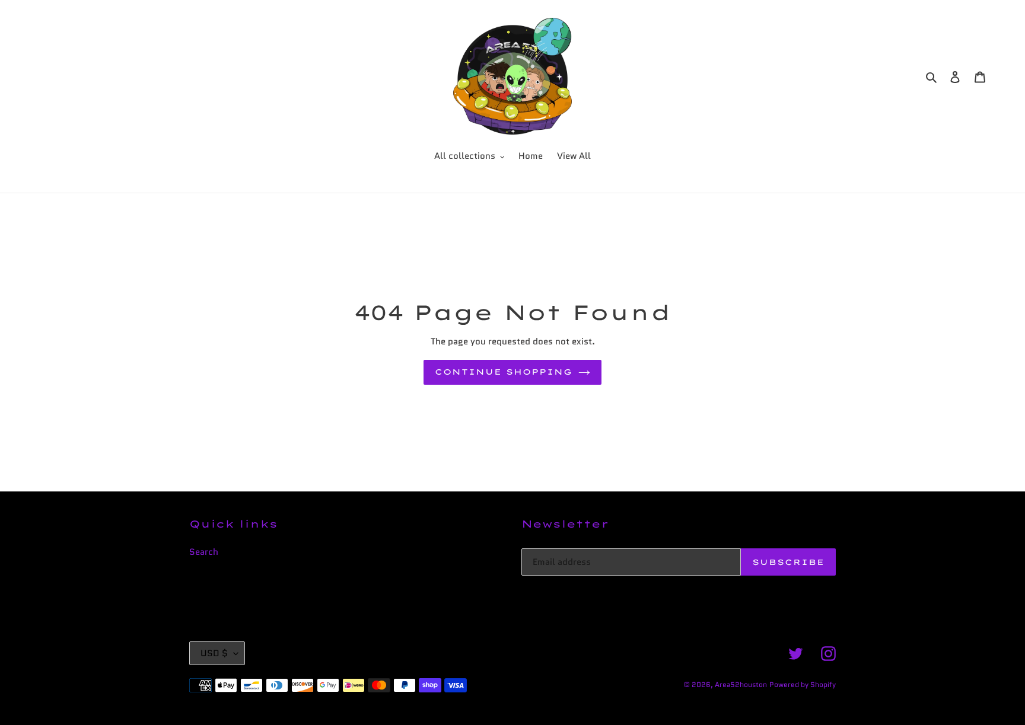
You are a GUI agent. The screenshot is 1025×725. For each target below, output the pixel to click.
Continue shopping (504, 371)
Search (203, 551)
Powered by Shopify (802, 684)
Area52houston (741, 684)
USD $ (214, 653)
